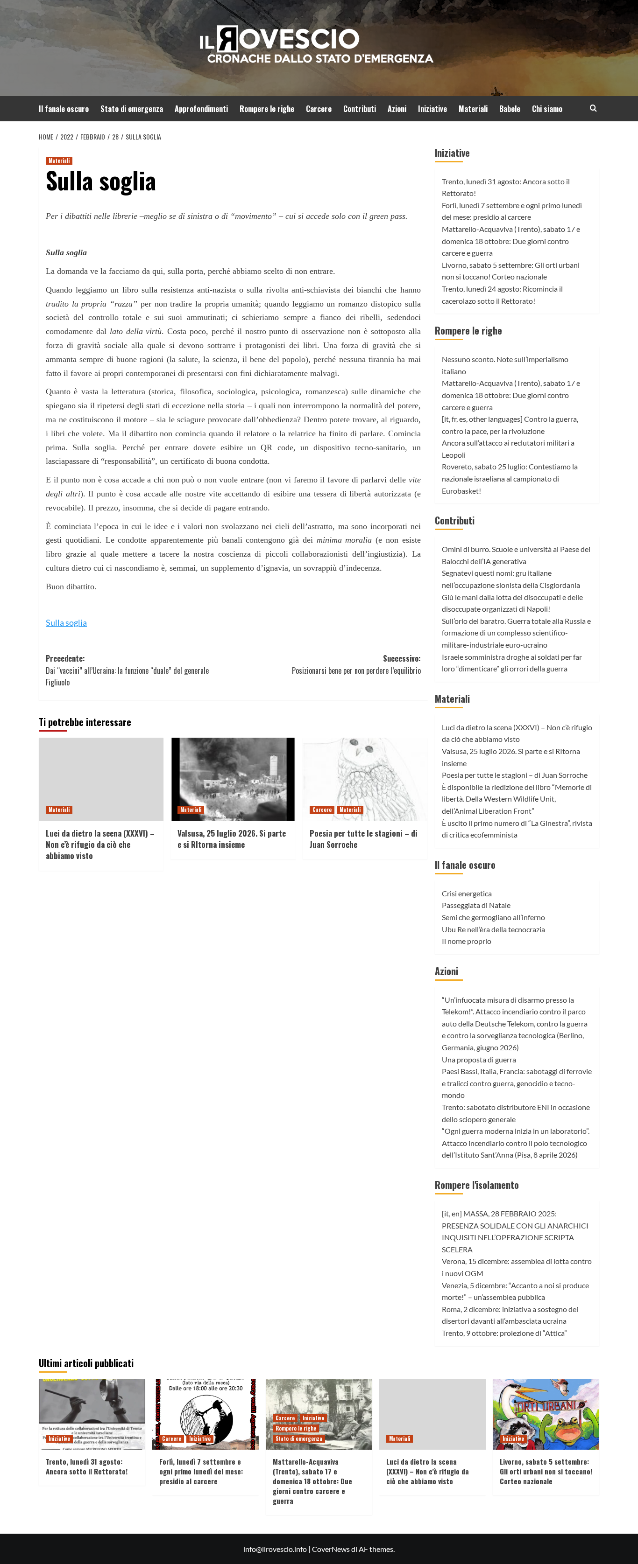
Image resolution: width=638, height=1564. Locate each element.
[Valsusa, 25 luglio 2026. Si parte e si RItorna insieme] (232, 779)
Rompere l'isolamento (477, 1185)
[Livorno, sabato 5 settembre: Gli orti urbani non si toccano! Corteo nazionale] (546, 1414)
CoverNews (331, 1548)
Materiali (473, 108)
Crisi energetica (467, 893)
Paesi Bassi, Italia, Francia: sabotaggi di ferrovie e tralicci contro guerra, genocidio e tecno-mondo (517, 1083)
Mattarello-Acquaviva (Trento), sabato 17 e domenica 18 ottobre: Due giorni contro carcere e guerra (511, 240)
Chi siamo (547, 108)
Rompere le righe (267, 108)
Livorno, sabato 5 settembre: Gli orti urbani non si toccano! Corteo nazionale (546, 1471)
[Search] (593, 108)
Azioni (397, 108)
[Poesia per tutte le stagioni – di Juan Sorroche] (365, 779)
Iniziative (432, 108)
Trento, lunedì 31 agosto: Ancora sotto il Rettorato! (87, 1466)
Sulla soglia (66, 622)
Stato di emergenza (131, 108)
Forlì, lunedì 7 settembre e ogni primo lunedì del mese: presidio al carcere (201, 1471)
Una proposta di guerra (479, 1059)
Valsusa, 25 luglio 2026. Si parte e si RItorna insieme (231, 838)
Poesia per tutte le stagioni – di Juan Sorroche (364, 838)
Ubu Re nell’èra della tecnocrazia (493, 929)
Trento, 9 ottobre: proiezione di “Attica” (504, 1332)
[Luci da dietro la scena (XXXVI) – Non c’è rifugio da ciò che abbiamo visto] (101, 779)
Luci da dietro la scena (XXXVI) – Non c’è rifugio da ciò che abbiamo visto (100, 844)
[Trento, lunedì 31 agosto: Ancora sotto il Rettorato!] (92, 1414)
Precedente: (127, 670)
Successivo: (356, 664)
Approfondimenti (201, 108)
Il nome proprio (466, 940)
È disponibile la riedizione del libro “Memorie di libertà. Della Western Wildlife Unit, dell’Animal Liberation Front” (517, 798)
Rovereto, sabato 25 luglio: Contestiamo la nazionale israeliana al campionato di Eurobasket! (510, 478)
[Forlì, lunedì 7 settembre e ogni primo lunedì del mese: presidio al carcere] (205, 1414)
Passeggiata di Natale (476, 905)
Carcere (319, 108)
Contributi (359, 108)
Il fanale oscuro (64, 108)
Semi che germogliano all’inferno (493, 917)
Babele (509, 108)
